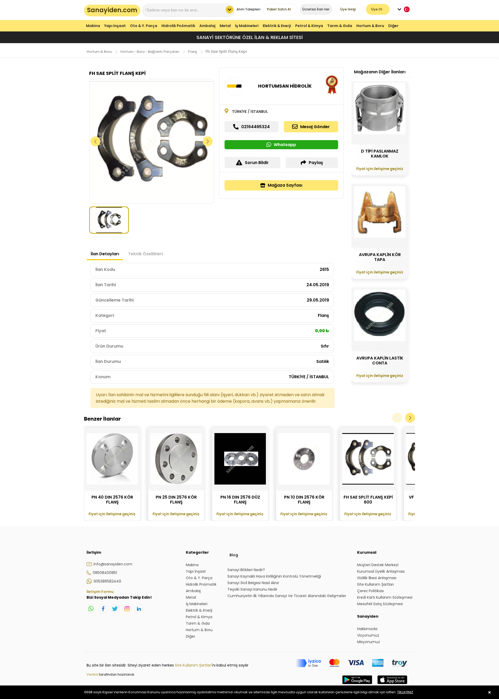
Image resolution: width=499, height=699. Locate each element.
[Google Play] (357, 685)
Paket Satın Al (279, 9)
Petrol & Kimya (309, 25)
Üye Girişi (348, 9)
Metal (225, 25)
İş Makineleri (247, 25)
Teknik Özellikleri (145, 254)
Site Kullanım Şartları (193, 665)
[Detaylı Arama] (229, 10)
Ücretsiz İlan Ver (316, 9)
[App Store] (392, 685)
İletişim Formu (100, 591)
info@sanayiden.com (113, 564)
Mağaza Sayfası (285, 185)
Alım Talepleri (248, 9)
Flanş (192, 51)
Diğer (393, 25)
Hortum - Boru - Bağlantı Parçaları (149, 51)
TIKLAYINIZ (405, 692)
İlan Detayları (105, 254)
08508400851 (105, 572)
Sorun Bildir (257, 163)
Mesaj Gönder (315, 127)
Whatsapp (285, 145)
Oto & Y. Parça (143, 25)
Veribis (93, 674)
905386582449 (107, 581)
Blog (233, 555)
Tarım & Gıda (339, 25)
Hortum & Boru (370, 25)
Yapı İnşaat (115, 25)
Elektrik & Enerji (277, 25)
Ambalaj (207, 25)
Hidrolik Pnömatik (178, 25)
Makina (93, 25)
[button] (207, 141)
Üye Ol (376, 9)
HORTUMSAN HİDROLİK (285, 86)
